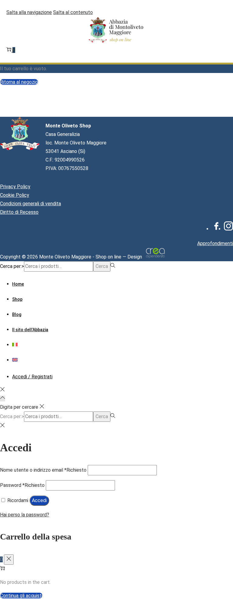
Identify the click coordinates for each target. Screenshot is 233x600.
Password (22, 485)
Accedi (39, 500)
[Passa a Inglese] (15, 360)
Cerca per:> (12, 266)
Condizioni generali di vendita (30, 203)
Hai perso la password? (24, 515)
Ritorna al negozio (19, 82)
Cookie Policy (14, 195)
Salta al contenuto (73, 12)
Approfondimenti (215, 243)
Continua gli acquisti (21, 595)
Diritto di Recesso (19, 212)
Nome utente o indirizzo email (43, 470)
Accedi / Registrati (32, 377)
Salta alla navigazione (29, 12)
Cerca (102, 266)
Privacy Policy (15, 186)
